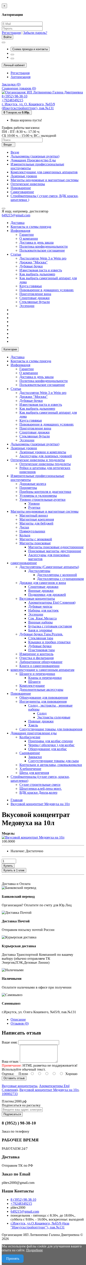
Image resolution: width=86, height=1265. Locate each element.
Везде (15, 152)
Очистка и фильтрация (36, 658)
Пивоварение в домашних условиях (46, 290)
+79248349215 (21, 1203)
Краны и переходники (45, 678)
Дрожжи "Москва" (33, 262)
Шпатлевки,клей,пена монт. (40, 788)
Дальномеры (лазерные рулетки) (35, 156)
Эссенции (26, 306)
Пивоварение (21, 188)
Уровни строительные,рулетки (42, 499)
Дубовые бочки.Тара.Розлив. (41, 634)
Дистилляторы (39, 571)
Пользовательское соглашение (42, 250)
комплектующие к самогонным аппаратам (42, 670)
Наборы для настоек (43, 610)
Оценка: (8, 1074)
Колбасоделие (29, 737)
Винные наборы (40, 622)
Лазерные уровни (24, 176)
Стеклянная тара (40, 638)
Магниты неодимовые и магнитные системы (45, 180)
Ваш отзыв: (10, 1061)
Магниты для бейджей (36, 523)
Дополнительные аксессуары (41, 689)
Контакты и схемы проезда (31, 227)
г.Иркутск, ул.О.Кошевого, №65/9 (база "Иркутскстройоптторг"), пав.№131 (40, 1225)
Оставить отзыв (14, 1078)
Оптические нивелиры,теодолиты (45, 464)
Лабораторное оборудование (40, 662)
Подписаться (12, 1114)
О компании (28, 238)
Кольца (24, 535)
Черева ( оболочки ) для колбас (51, 745)
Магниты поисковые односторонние (56, 547)
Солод (42, 713)
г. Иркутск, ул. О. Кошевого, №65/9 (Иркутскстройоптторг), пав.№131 (28, 106)
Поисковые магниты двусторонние (54, 551)
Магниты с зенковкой (35, 539)
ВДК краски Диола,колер (38, 792)
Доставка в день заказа (36, 242)
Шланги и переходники (37, 674)
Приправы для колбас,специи (50, 741)
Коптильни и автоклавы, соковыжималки (50, 765)
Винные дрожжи (41, 590)
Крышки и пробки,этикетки (49, 642)
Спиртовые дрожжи (34, 298)
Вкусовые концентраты (37, 598)
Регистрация (11, 33)
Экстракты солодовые (53, 717)
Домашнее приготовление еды (34, 733)
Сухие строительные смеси (39, 784)
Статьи (16, 254)
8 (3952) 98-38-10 (23, 1199)
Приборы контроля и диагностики (45, 492)
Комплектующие (32, 685)
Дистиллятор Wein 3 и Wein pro (42, 258)
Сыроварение (29, 753)
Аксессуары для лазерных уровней (45, 456)
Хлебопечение (30, 769)
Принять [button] (12, 1258)
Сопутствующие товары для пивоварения (50, 729)
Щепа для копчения (34, 773)
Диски (24, 527)
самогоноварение (24, 563)
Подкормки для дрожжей (47, 594)
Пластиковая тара (41, 650)
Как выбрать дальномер (37, 274)
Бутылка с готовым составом (50, 626)
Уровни (34, 503)
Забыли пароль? (35, 33)
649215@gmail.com (16, 215)
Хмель (33, 725)
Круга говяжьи (30, 286)
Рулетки (34, 507)
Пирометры (28, 488)
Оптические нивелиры (28, 184)
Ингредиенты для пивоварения (43, 701)
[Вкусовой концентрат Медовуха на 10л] (33, 837)
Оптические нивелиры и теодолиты (38, 460)
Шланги (34, 682)
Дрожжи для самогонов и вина (42, 583)
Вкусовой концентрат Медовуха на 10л (49, 1090)
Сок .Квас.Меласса (42, 618)
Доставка (17, 223)
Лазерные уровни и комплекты (42, 452)
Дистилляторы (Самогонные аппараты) (49, 567)
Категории (10, 349)
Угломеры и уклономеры (38, 495)
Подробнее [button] (34, 1250)
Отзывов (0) (20, 1023)
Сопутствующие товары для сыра (53, 761)
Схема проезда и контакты (30, 49)
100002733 (10, 1094)
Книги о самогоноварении (39, 666)
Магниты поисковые (35, 543)
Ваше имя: (9, 1042)
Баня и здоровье (40, 630)
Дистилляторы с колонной (57, 575)
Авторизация (20, 77)
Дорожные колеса (32, 484)
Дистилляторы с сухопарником (60, 579)
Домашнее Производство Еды (33, 160)
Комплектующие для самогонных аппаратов (44, 172)
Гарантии (26, 234)
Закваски (35, 757)
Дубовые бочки (31, 266)
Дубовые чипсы (40, 606)
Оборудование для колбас (47, 749)
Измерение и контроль (36, 654)
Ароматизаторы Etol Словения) (51, 602)
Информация (20, 230)
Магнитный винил (33, 515)
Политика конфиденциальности (43, 246)
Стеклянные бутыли (34, 302)
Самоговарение (22, 192)
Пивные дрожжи (41, 721)
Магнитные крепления (36, 519)
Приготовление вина (35, 294)
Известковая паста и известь (40, 270)
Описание (18, 1019)
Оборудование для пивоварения (43, 697)
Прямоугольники (32, 531)
